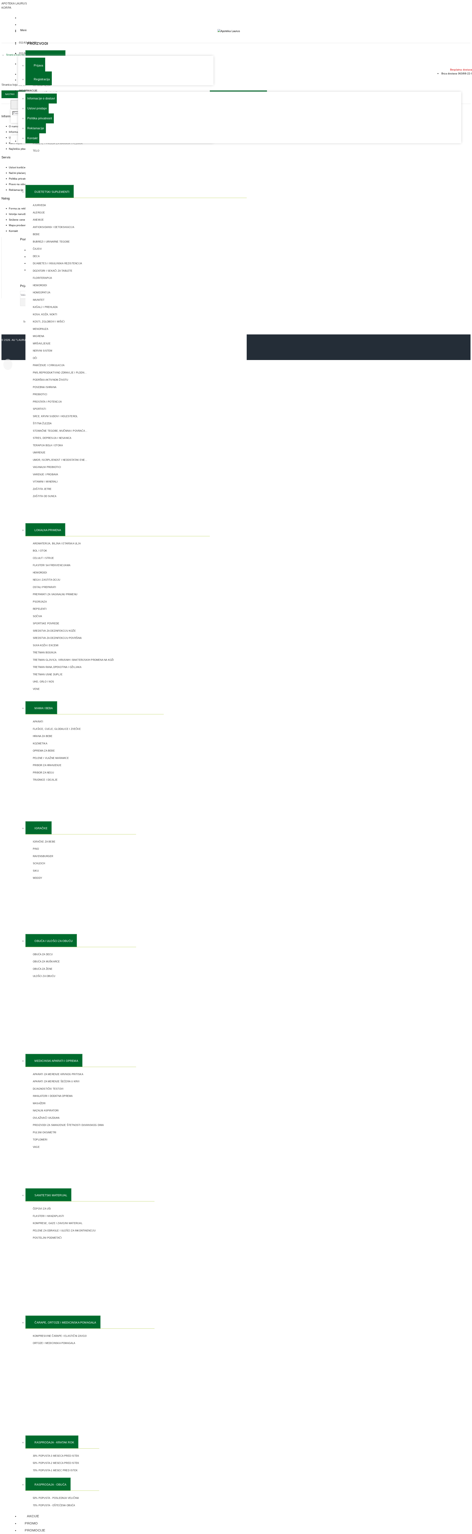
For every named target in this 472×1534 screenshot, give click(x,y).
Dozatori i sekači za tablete (52, 270)
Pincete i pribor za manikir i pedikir (58, 143)
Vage (36, 1147)
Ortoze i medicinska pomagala (54, 1343)
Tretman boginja (44, 652)
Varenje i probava (45, 474)
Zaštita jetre (42, 489)
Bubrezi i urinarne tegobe (51, 241)
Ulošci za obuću (44, 976)
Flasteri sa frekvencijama (51, 565)
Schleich (39, 863)
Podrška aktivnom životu (50, 379)
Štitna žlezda (42, 423)
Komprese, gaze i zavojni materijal (57, 1223)
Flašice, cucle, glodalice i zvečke (57, 729)
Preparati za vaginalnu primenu (55, 594)
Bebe (36, 234)
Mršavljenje (42, 343)
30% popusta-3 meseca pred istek (56, 1455)
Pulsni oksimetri (44, 1132)
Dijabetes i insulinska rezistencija (57, 263)
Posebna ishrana (44, 387)
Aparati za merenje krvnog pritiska (58, 1074)
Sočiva (37, 616)
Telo (36, 150)
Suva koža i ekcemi (46, 645)
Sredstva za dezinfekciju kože (54, 630)
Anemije (38, 219)
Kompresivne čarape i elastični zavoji (60, 1336)
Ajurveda (39, 205)
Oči (35, 358)
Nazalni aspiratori (46, 1110)
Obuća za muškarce (46, 961)
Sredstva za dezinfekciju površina (57, 638)
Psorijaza (40, 601)
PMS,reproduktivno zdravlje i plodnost (60, 372)
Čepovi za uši (42, 1208)
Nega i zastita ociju (46, 579)
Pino (36, 848)
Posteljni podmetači (47, 1237)
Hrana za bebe (43, 736)
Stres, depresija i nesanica (52, 438)
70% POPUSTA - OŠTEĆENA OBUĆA (54, 1505)
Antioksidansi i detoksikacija (53, 227)
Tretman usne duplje (48, 674)
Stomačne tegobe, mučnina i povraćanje (60, 430)
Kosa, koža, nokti (45, 314)
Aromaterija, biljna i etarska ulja (57, 543)
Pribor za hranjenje (47, 765)
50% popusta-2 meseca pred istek (56, 1463)
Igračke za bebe (44, 841)
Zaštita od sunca (44, 496)
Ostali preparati (44, 587)
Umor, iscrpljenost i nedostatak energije (60, 460)
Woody (37, 878)
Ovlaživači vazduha (46, 1118)
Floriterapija (42, 278)
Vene (36, 689)
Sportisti (39, 409)
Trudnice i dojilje (45, 779)
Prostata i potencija (47, 401)
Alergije (39, 212)
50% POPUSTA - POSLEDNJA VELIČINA (56, 1498)
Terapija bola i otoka (48, 445)
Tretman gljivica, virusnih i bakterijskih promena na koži (73, 660)
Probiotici (40, 394)
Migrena (38, 336)
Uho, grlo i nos (43, 681)
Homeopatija (41, 292)
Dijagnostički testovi (48, 1088)
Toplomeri (40, 1139)
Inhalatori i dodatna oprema (53, 1096)
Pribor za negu (43, 772)
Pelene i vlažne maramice (51, 758)
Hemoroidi (40, 285)
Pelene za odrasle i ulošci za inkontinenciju (64, 1230)
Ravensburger (43, 856)
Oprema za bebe (44, 750)
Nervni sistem (42, 350)
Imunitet (39, 300)
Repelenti (40, 609)
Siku (36, 870)
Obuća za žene (43, 969)
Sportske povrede (46, 623)
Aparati (38, 721)
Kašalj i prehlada (45, 307)
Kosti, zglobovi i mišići (49, 321)
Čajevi (37, 249)
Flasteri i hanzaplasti (48, 1216)
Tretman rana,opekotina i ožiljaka (57, 667)
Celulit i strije (43, 558)
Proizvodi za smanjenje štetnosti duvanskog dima (68, 1125)
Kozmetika (40, 743)
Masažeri (39, 1103)
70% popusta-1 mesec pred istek (55, 1470)
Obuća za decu (43, 954)
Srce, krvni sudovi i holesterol (55, 416)
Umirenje (39, 452)
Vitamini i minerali (45, 481)
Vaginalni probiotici (47, 467)
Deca (36, 256)
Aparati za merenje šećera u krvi (56, 1081)
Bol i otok (40, 550)
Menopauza (40, 329)
